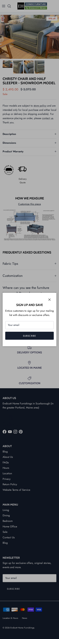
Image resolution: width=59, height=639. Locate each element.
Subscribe (29, 335)
